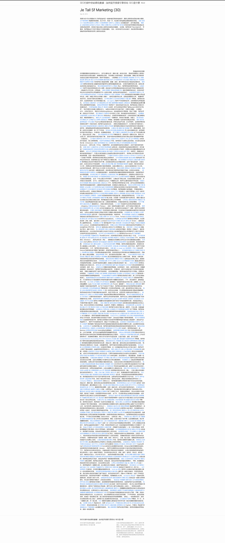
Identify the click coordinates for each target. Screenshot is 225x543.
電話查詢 (101, 397)
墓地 (87, 482)
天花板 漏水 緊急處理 (119, 339)
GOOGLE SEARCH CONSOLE (133, 155)
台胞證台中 (123, 334)
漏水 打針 (86, 467)
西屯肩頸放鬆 (125, 357)
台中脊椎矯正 (135, 139)
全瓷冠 (125, 277)
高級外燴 (100, 313)
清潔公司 (91, 503)
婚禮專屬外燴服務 (117, 103)
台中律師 (96, 208)
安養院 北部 (98, 273)
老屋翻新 (141, 113)
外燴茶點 (109, 351)
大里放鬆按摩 (126, 223)
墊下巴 (137, 376)
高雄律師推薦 (109, 187)
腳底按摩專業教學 (103, 105)
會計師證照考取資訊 (98, 488)
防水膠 (105, 246)
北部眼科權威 (111, 273)
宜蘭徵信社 (107, 94)
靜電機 (133, 332)
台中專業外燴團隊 (98, 294)
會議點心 (92, 252)
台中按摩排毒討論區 (98, 187)
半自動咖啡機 (137, 349)
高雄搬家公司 (107, 299)
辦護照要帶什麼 (88, 208)
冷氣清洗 (127, 416)
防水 (121, 90)
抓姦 (125, 463)
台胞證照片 (92, 103)
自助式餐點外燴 (113, 385)
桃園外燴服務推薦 (88, 419)
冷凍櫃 (106, 25)
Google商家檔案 (85, 235)
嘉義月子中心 (115, 139)
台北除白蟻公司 (92, 115)
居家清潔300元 (110, 341)
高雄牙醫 (130, 334)
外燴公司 (130, 277)
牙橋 (116, 174)
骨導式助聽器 (106, 189)
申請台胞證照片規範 (134, 254)
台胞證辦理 (132, 92)
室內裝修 (86, 103)
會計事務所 (99, 113)
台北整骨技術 (127, 402)
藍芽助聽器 (101, 143)
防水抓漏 (130, 132)
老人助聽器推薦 (94, 370)
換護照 (93, 389)
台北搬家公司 (113, 309)
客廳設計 (140, 200)
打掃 (88, 307)
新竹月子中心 (132, 385)
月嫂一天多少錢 (99, 372)
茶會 (111, 134)
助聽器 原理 (140, 421)
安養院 (92, 210)
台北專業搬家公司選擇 (89, 347)
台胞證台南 (99, 267)
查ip (99, 134)
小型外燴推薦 (119, 400)
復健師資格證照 (88, 149)
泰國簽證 (103, 351)
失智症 (132, 261)
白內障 (141, 212)
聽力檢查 (110, 151)
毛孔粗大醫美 (96, 284)
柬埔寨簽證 (86, 244)
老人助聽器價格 (109, 400)
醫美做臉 (107, 80)
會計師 (129, 429)
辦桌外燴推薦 (100, 364)
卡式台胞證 (125, 80)
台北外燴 (116, 98)
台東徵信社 (126, 103)
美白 (106, 143)
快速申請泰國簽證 (105, 141)
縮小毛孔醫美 (135, 212)
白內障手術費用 (124, 176)
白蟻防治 (117, 23)
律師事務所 (113, 490)
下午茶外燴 (99, 94)
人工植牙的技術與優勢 (108, 244)
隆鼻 (126, 330)
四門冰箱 (83, 482)
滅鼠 (122, 459)
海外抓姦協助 (103, 242)
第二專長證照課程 (116, 410)
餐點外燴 (83, 423)
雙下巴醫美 (116, 132)
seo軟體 (85, 370)
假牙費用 (111, 237)
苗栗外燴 (115, 467)
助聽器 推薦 (139, 250)
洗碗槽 (99, 195)
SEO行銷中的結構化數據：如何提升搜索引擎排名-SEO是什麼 (110, 2)
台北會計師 (132, 421)
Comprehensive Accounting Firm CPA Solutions (96, 339)
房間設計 (127, 168)
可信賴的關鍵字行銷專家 (109, 275)
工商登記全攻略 (118, 151)
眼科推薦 (127, 332)
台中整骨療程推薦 (104, 176)
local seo (115, 469)
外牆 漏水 (128, 98)
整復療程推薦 (131, 311)
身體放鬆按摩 (87, 446)
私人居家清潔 (132, 313)
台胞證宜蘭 (136, 160)
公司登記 (125, 200)
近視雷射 (123, 322)
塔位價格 (119, 273)
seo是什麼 (121, 412)
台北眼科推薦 (134, 456)
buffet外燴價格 (99, 80)
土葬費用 (93, 195)
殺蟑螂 (105, 273)
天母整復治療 (103, 261)
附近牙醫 (110, 164)
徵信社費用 (120, 168)
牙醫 (102, 25)
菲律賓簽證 (140, 385)
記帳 (111, 284)
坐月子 (135, 444)
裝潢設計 (112, 374)
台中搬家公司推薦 (85, 197)
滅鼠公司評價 (136, 429)
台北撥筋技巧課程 (125, 499)
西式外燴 (134, 143)
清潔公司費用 (134, 263)
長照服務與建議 (127, 250)
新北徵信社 (133, 465)
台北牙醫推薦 (125, 261)
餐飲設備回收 (102, 151)
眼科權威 (83, 488)
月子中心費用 (117, 328)
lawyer (118, 261)
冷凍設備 (115, 246)
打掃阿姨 (118, 219)
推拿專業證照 (105, 284)
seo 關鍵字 (98, 423)
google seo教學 (117, 299)
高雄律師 (131, 77)
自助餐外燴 (112, 143)
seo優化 (88, 488)
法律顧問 (84, 324)
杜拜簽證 (130, 160)
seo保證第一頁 (139, 305)
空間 (114, 357)
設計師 (101, 233)
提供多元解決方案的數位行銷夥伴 (96, 391)
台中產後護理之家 (102, 103)
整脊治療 (136, 334)
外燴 (106, 149)
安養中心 (111, 23)
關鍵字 (100, 210)
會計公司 (100, 246)
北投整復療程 (106, 117)
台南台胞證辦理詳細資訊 (89, 290)
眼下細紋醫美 (136, 233)
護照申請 (99, 139)
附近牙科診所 (111, 221)
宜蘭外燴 (106, 303)
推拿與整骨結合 (122, 383)
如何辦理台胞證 (123, 431)
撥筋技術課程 (133, 200)
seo (129, 360)
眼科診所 (101, 366)
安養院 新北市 (120, 221)
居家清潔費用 (116, 478)
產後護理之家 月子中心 (87, 387)
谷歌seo (121, 332)
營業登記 (139, 440)
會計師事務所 (122, 160)
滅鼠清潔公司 (87, 204)
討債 (105, 492)
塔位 (110, 25)
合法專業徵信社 (98, 492)
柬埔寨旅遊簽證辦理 (119, 242)
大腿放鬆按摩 (138, 490)
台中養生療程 (108, 98)
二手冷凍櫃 (132, 431)
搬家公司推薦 (109, 126)
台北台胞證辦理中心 (109, 233)
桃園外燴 (103, 197)
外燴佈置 (102, 444)
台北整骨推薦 (128, 459)
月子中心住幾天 (92, 313)
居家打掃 (110, 412)
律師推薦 (107, 370)
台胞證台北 (104, 183)
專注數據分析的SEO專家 (131, 400)
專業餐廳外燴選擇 (123, 164)
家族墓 (125, 299)
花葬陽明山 (104, 174)
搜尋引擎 (117, 395)
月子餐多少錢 (108, 357)
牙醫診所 (87, 256)
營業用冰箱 (135, 410)
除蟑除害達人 (86, 328)
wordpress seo (115, 313)
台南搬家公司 (118, 277)
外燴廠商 (107, 364)
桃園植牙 (100, 357)
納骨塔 (110, 246)
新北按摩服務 (126, 214)
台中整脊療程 (84, 21)
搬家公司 (99, 117)
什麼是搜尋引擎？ (112, 421)
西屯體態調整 (126, 143)
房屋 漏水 (129, 444)
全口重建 (139, 431)
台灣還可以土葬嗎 (94, 120)
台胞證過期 (111, 229)
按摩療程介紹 (121, 505)
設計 (133, 250)
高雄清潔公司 (134, 368)
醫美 (90, 427)
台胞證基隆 (85, 25)
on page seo (121, 248)
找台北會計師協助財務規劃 (88, 126)
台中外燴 (128, 265)
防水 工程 (104, 421)
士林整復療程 (96, 197)
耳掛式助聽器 (130, 237)
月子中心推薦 (89, 301)
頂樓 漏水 (113, 248)
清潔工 (88, 147)
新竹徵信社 (105, 282)
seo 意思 (90, 282)
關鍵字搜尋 (110, 277)
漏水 (133, 284)
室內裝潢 (99, 189)
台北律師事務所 (100, 328)
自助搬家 (127, 212)
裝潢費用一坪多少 (131, 248)
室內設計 (111, 395)
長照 (89, 237)
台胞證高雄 (111, 174)
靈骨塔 (121, 155)
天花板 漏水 (140, 195)
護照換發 (95, 151)
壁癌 (128, 151)
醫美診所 (83, 391)
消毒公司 (119, 143)
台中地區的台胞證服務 (113, 408)
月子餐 (101, 223)
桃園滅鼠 (131, 490)
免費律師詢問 (130, 339)
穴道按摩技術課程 (88, 23)
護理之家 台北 (93, 397)
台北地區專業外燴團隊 (106, 193)
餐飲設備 (129, 284)
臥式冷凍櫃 (128, 454)
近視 (143, 193)
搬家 (113, 351)
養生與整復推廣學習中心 (106, 86)
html (100, 501)
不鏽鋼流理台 (95, 235)
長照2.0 (121, 259)
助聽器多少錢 (111, 406)
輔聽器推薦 (89, 492)
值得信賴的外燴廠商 (116, 303)
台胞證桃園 (83, 115)
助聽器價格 (105, 374)
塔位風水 (106, 313)
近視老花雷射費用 (99, 149)
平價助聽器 (90, 507)
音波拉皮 (116, 480)
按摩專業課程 (133, 341)
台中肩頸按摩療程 (138, 480)
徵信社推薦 (132, 157)
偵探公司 (117, 349)
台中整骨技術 (109, 366)
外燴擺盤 (96, 223)
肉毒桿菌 (98, 456)
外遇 (141, 185)
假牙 (111, 80)
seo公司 (101, 370)
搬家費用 (114, 507)
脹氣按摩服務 (115, 90)
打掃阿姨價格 (93, 107)
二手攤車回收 (119, 503)
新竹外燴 (91, 176)
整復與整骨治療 (98, 299)
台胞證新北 (100, 126)
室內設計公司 (110, 503)
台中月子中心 (106, 139)
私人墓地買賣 (100, 229)
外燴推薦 (118, 341)
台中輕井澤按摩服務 (105, 147)
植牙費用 (124, 219)
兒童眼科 (130, 299)
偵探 (140, 21)
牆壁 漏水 (129, 480)
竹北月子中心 (114, 315)
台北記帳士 (88, 187)
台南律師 (92, 467)
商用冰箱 (106, 309)
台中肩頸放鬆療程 (98, 427)
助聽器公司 (117, 444)
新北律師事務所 (101, 277)
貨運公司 (84, 237)
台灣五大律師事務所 (117, 463)
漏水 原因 (139, 311)
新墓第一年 (101, 290)
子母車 (123, 94)
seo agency (111, 101)
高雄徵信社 (138, 193)
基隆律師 (110, 242)
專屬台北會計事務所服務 (118, 225)
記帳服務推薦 (109, 488)
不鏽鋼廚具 (90, 273)
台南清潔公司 (87, 326)
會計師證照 (125, 341)
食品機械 (104, 256)
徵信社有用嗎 (132, 185)
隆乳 (112, 349)
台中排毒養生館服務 (122, 157)
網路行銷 (121, 128)
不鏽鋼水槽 (85, 397)
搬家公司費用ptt (96, 256)
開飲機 (121, 421)
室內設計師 (109, 130)
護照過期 (138, 284)
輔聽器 (117, 259)
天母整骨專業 (130, 322)
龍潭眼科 (122, 98)
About (143, 3)
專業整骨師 (108, 265)
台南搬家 (117, 94)
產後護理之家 (105, 134)
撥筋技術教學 (98, 381)
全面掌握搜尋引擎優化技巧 (121, 456)
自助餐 (85, 503)
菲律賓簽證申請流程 (89, 94)
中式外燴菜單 (91, 189)
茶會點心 (89, 381)
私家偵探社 (97, 412)
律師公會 (104, 164)
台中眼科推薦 (104, 307)
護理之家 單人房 (96, 237)
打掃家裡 (106, 113)
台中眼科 (93, 139)
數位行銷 (94, 219)
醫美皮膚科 (97, 244)
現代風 (122, 25)
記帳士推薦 (102, 216)
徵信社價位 (119, 402)
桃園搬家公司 (87, 433)
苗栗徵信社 (104, 120)
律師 (109, 103)
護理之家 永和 (86, 219)
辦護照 (85, 176)
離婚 (87, 456)
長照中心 (116, 193)
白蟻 (122, 349)
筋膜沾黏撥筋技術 (118, 130)
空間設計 (123, 237)
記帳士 (98, 347)
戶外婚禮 (125, 490)
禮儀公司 (100, 107)
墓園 (96, 210)
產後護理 (96, 374)
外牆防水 (98, 389)
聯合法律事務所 (95, 421)
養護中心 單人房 (127, 410)
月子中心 (137, 77)
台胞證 (95, 143)
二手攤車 (110, 155)
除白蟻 (105, 385)
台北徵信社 (137, 299)
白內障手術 (115, 25)
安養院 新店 (108, 467)
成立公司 (89, 151)
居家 (115, 164)
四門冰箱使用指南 (107, 456)
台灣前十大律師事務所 (101, 23)
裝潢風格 (129, 216)
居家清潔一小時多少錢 (134, 227)
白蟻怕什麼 (114, 128)
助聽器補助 (135, 216)
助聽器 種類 (136, 454)
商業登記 (93, 172)
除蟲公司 (86, 427)
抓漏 (138, 185)
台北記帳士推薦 (123, 385)
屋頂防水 (116, 155)
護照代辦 (135, 395)
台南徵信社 (99, 309)
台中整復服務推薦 (121, 429)
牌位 (119, 469)
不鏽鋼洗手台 (100, 467)
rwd (117, 233)
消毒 (106, 229)
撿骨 (108, 355)
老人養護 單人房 (135, 416)
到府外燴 (83, 456)
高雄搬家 (125, 360)
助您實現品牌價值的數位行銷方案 (106, 471)
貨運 (84, 147)
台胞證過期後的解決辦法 (105, 440)
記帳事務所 (122, 315)
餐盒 (109, 507)
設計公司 (130, 383)
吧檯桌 (96, 176)
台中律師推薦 (84, 288)
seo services (111, 216)
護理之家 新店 (89, 80)
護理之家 (128, 221)
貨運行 (116, 412)
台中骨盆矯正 (126, 273)
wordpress (127, 475)
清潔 (112, 94)
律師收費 (118, 223)
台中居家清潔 (117, 80)
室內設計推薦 (130, 193)
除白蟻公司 (83, 307)
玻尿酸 (127, 128)
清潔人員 (134, 273)
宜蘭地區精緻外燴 (94, 206)
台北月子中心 (114, 176)
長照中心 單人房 (125, 139)
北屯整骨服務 (123, 246)
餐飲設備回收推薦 (94, 183)
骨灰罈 (97, 351)
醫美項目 (100, 115)
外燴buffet (100, 400)
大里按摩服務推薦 (95, 288)
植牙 (124, 151)
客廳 (91, 82)
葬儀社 (116, 86)
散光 (92, 244)
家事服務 (122, 193)
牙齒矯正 (133, 442)
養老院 (106, 107)
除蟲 (100, 374)
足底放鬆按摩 (130, 305)
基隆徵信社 (83, 507)
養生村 (129, 294)
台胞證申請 (94, 147)
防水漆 (118, 406)
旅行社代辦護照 (123, 77)
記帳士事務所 (106, 90)
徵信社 (123, 444)
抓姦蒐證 (104, 237)
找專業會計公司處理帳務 (123, 351)
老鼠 (101, 303)
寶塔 (138, 120)
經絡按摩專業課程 (126, 395)
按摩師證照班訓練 (92, 330)
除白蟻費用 (90, 355)
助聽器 (93, 328)
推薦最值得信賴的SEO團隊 (94, 484)
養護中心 (117, 237)
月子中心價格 (112, 261)
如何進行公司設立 (95, 25)
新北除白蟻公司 (95, 174)
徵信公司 (113, 372)
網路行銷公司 (134, 80)
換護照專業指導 (91, 277)
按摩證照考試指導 (106, 478)
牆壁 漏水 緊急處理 (119, 265)
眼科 (134, 383)
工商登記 (107, 372)
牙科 (128, 368)
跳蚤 (125, 368)
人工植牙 (118, 204)
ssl (117, 357)
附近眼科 (139, 442)
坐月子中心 (95, 444)
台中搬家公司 (98, 282)
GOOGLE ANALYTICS (111, 191)
